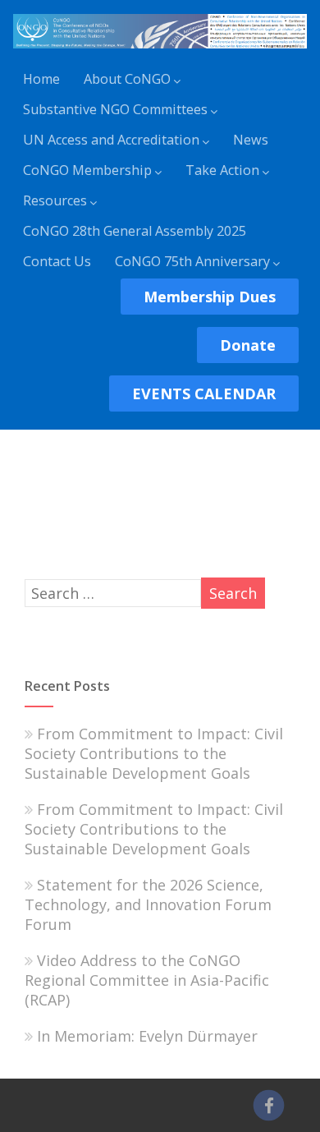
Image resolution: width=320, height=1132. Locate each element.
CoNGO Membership (87, 170)
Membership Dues (210, 296)
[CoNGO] (159, 51)
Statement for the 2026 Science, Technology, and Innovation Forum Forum (148, 904)
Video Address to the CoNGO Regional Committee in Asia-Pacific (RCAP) (147, 980)
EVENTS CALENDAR (204, 393)
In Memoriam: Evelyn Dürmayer (147, 1036)
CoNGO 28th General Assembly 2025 (134, 231)
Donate (248, 345)
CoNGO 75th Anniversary (192, 261)
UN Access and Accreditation (111, 140)
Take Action (222, 170)
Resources (55, 200)
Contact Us (57, 261)
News (250, 140)
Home (41, 79)
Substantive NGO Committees (115, 109)
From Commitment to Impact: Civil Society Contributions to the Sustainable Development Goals (154, 753)
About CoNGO (127, 79)
